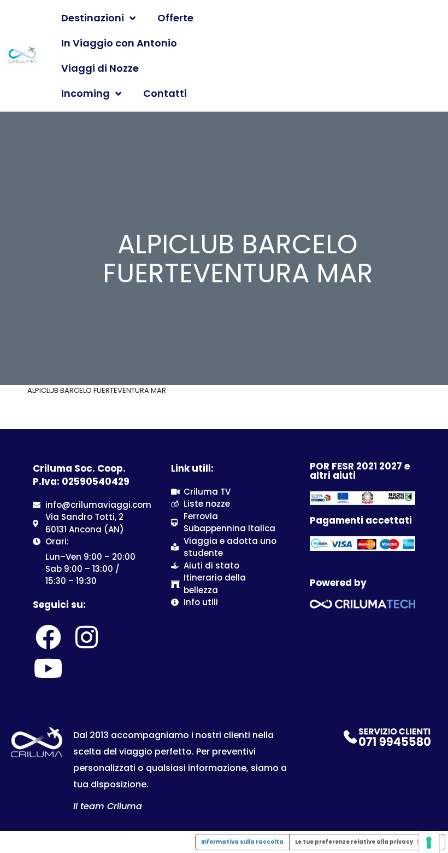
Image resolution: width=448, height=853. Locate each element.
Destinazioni (92, 18)
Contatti (165, 93)
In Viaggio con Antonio (119, 43)
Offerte (175, 18)
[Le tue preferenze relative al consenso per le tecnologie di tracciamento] (428, 842)
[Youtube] (48, 668)
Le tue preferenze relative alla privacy (354, 842)
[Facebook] (48, 637)
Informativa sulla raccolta (242, 842)
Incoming (85, 93)
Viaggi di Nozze (100, 68)
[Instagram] (86, 637)
